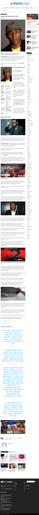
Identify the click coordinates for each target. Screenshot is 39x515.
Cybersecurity (29, 102)
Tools (28, 223)
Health (28, 146)
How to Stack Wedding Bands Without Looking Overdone (35, 48)
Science (28, 199)
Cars (28, 84)
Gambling (29, 135)
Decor (28, 105)
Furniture (29, 134)
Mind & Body (29, 168)
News (28, 184)
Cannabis (29, 82)
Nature (28, 181)
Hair (28, 144)
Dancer (28, 103)
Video (28, 232)
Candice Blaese (29, 24)
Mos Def (15, 438)
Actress (28, 58)
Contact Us (31, 7)
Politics (28, 193)
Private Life (7, 439)
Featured (28, 126)
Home (4, 7)
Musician (28, 179)
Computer (29, 94)
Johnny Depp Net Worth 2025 (7, 320)
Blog (28, 73)
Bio (4, 438)
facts (12, 438)
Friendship (29, 132)
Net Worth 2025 (20, 438)
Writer (28, 238)
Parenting (29, 187)
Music (28, 178)
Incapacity (29, 155)
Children (28, 90)
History (28, 147)
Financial (28, 129)
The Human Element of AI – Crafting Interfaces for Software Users (6, 502)
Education (29, 112)
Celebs (28, 88)
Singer (28, 203)
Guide (28, 143)
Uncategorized (29, 229)
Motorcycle (29, 173)
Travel (5, 10)
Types (28, 227)
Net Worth (19, 7)
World (28, 237)
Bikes (28, 70)
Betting (28, 69)
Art (27, 63)
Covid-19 (28, 97)
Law (28, 161)
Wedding (28, 235)
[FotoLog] (19, 3)
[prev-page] (1, 473)
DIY (27, 108)
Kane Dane (10, 443)
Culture (28, 100)
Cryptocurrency (30, 99)
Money (28, 171)
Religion (28, 197)
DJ (27, 109)
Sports (28, 214)
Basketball (29, 66)
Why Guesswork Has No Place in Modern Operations (35, 32)
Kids (28, 159)
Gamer (28, 137)
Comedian (29, 91)
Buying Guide (29, 81)
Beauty (28, 67)
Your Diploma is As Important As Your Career (3, 461)
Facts (28, 117)
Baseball (28, 64)
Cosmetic (28, 96)
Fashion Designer (30, 123)
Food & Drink (29, 131)
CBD (28, 87)
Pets (28, 190)
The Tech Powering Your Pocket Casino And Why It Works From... (32, 21)
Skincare (28, 206)
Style (23, 7)
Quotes (11, 439)
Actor (28, 56)
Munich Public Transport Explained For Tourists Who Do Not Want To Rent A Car (6, 505)
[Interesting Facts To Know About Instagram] (21, 456)
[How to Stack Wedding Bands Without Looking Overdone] (29, 48)
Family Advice (29, 120)
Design (28, 106)
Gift (28, 141)
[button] (37, 7)
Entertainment (12, 7)
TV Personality (29, 226)
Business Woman (30, 78)
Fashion (28, 122)
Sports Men (29, 215)
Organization (29, 185)
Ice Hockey (29, 153)
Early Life (10, 438)
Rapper (5, 14)
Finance (28, 128)
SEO (28, 200)
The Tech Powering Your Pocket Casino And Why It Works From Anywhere (6, 495)
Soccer (28, 208)
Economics (29, 111)
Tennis (28, 220)
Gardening (29, 140)
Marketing (29, 167)
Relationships (29, 196)
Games (16, 7)
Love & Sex (29, 164)
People (28, 188)
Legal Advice (29, 162)
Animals (28, 61)
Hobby (28, 149)
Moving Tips (29, 176)
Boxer (28, 75)
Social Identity (29, 209)
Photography (29, 191)
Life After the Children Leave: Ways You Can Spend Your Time (12, 470)
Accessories (29, 55)
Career (6, 438)
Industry (28, 156)
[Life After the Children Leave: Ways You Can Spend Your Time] (13, 465)
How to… (28, 152)
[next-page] (3, 473)
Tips (28, 221)
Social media (29, 212)
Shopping (29, 202)
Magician (28, 165)
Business (7, 7)
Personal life (2, 439)
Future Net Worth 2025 (6, 322)
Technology (27, 7)
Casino (28, 85)
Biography (29, 72)
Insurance (29, 158)
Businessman (29, 79)
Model (28, 170)
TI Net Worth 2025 (5, 323)
